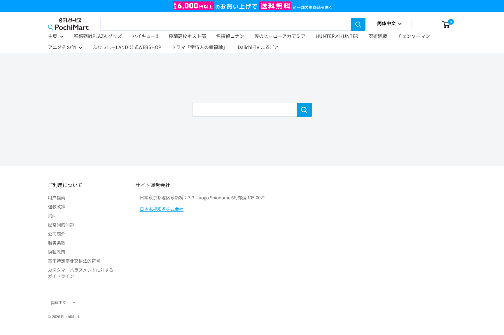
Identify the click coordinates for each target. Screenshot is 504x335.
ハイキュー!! (145, 35)
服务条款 (56, 243)
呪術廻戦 (377, 35)
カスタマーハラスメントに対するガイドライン (80, 273)
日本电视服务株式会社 (161, 209)
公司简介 (56, 234)
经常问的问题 (61, 224)
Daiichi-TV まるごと (258, 46)
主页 (52, 35)
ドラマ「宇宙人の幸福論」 (200, 46)
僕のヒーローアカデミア (279, 35)
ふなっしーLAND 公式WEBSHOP (126, 46)
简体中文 (58, 302)
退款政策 (56, 206)
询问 (52, 215)
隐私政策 (56, 252)
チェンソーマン (413, 35)
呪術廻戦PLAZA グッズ (98, 35)
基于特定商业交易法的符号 (74, 261)
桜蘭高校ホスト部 (187, 35)
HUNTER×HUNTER (337, 35)
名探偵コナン (230, 35)
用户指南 (56, 197)
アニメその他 (62, 46)
